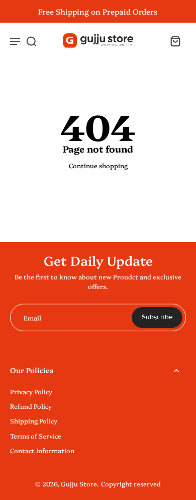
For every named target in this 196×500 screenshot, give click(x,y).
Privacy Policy (31, 391)
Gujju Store (79, 483)
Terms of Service (35, 436)
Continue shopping (98, 165)
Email (32, 317)
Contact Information (42, 450)
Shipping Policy (33, 420)
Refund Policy (31, 406)
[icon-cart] (175, 41)
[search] (31, 41)
